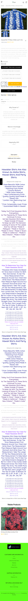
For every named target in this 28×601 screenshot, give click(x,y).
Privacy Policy (14, 567)
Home (2, 5)
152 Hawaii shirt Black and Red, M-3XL (9, 532)
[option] (14, 19)
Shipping (14, 562)
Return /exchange (14, 586)
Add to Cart (15, 83)
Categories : (3, 101)
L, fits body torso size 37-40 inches (11, 71)
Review (14, 162)
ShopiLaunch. (18, 593)
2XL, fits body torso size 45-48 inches (11, 78)
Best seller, (9, 101)
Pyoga (11, 593)
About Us (14, 565)
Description (14, 154)
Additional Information (14, 158)
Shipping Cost (14, 577)
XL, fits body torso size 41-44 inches (11, 74)
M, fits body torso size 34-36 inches (11, 67)
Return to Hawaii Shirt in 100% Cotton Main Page (14, 332)
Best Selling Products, (17, 101)
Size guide (5, 61)
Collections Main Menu (14, 560)
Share (1, 182)
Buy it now (11, 90)
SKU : (2, 99)
